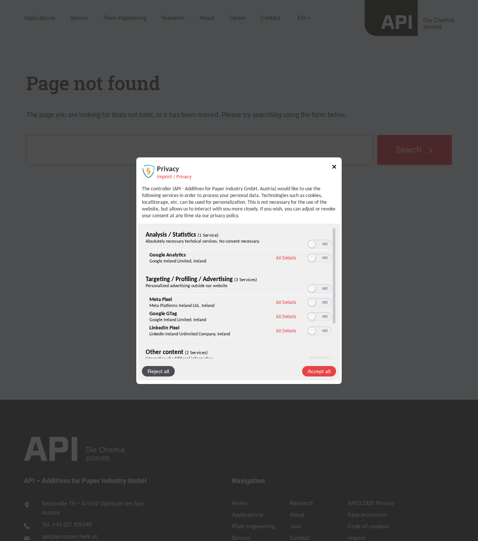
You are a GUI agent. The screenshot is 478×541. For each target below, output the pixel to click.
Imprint (164, 176)
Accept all (319, 371)
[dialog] (239, 270)
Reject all (158, 371)
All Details (286, 258)
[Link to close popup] (334, 167)
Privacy (184, 176)
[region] (239, 292)
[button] (311, 244)
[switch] (319, 244)
